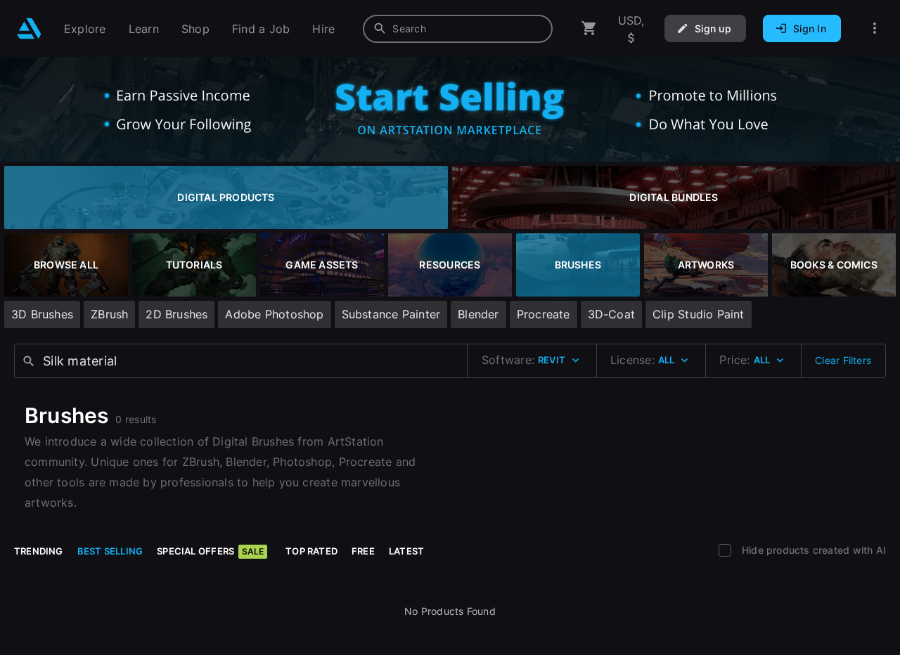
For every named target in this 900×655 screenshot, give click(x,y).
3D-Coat (611, 314)
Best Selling (110, 551)
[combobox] (458, 29)
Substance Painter (391, 314)
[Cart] (589, 28)
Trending (38, 551)
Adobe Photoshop (274, 314)
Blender (478, 314)
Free (363, 551)
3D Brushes (42, 314)
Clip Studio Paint (698, 314)
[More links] (874, 28)
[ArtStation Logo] (29, 28)
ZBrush (109, 314)
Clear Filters (843, 360)
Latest (406, 551)
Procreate (543, 314)
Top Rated (311, 551)
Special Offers (210, 551)
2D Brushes (176, 314)
